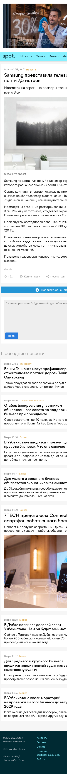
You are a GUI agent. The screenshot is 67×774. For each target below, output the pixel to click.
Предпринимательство (31, 400)
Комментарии (31, 276)
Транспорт (25, 364)
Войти (11, 335)
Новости (26, 56)
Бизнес (23, 437)
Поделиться (57, 276)
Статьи (40, 56)
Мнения (53, 56)
